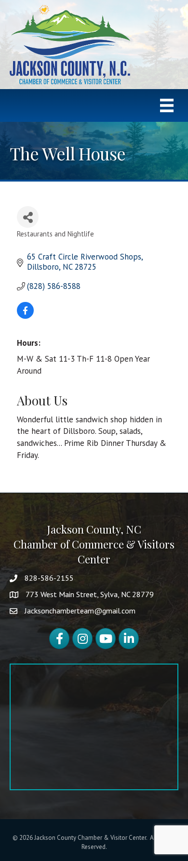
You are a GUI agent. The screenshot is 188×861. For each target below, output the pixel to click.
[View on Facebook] (25, 316)
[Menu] (166, 105)
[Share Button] (28, 217)
